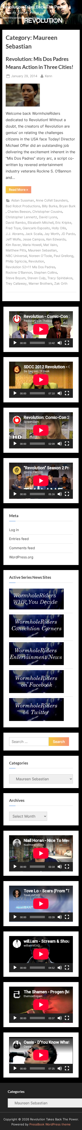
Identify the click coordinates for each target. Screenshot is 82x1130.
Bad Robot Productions (23, 206)
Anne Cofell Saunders (52, 200)
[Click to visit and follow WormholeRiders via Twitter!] (36, 720)
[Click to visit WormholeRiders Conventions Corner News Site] (36, 636)
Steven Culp (36, 278)
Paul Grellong (63, 256)
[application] (41, 329)
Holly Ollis (59, 228)
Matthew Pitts (16, 250)
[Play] (15, 343)
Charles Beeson (19, 211)
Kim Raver (13, 245)
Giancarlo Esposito (36, 228)
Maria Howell (32, 245)
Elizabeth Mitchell (41, 222)
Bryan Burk (67, 206)
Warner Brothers (40, 283)
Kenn (48, 76)
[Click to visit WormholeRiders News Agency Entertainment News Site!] (36, 664)
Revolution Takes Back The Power (34, 6)
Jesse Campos (33, 239)
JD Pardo (68, 234)
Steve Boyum (16, 278)
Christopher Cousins (47, 211)
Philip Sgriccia (16, 261)
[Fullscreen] (67, 343)
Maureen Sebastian (42, 250)
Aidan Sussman (22, 200)
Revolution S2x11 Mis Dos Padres (30, 267)
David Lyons (48, 217)
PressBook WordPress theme (50, 1124)
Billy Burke (49, 206)
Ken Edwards (56, 239)
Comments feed (22, 548)
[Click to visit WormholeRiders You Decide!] (36, 608)
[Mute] (59, 343)
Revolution (36, 261)
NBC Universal (16, 256)
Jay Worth (51, 234)
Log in (14, 530)
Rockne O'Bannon (19, 272)
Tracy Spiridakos (59, 278)
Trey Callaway (16, 283)
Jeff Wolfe (13, 239)
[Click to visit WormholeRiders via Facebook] (36, 692)
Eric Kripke (63, 222)
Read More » (20, 190)
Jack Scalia (33, 234)
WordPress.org (21, 557)
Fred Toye (13, 228)
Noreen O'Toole (40, 256)
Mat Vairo (50, 245)
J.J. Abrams (14, 234)
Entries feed (19, 539)
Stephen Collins (45, 272)
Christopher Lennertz (21, 217)
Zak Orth (60, 283)
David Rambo (16, 222)
